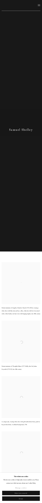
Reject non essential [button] (21, 493)
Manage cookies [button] (21, 488)
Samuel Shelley (21, 130)
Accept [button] (21, 498)
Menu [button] (38, 5)
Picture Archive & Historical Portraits (16, 5)
